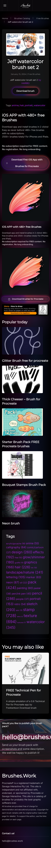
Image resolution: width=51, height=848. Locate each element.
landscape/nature (24, 572)
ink (34, 568)
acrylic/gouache (15, 543)
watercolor (39, 105)
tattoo (20, 616)
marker (33, 577)
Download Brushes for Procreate (27, 299)
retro (20, 604)
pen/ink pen (21, 593)
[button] (5, 5)
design (22, 552)
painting (25, 588)
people (22, 599)
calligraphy (16, 547)
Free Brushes (34, 74)
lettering (15, 577)
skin (19, 610)
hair (22, 105)
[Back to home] (26, 5)
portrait (29, 105)
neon (12, 582)
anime (15, 105)
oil (23, 582)
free (18, 557)
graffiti (19, 563)
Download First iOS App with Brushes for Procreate (27, 163)
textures (21, 623)
